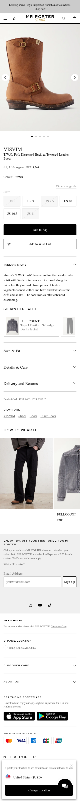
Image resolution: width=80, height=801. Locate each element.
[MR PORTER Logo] (20, 757)
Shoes (22, 416)
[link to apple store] (19, 716)
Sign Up (69, 582)
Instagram (30, 605)
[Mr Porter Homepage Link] (40, 18)
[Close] (71, 765)
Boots (33, 416)
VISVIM (13, 149)
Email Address (13, 574)
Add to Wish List (40, 244)
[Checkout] (72, 19)
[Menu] (5, 18)
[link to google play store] (52, 716)
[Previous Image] (5, 77)
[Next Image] (74, 77)
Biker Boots (48, 416)
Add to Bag (40, 229)
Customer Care (58, 626)
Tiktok (50, 605)
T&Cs (15, 558)
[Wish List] (14, 19)
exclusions (29, 558)
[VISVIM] (40, 77)
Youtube (40, 605)
